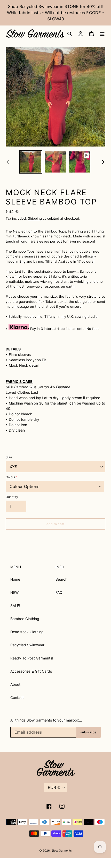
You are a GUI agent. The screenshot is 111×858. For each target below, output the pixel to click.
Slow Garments (61, 850)
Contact (17, 697)
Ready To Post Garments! (31, 658)
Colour (10, 477)
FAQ (59, 592)
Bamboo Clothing (24, 618)
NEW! (15, 592)
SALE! (15, 605)
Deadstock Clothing (27, 632)
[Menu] (102, 33)
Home (15, 579)
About (15, 684)
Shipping (35, 218)
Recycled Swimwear (27, 645)
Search (61, 579)
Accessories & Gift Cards (31, 671)
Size (9, 457)
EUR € (54, 787)
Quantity (12, 497)
